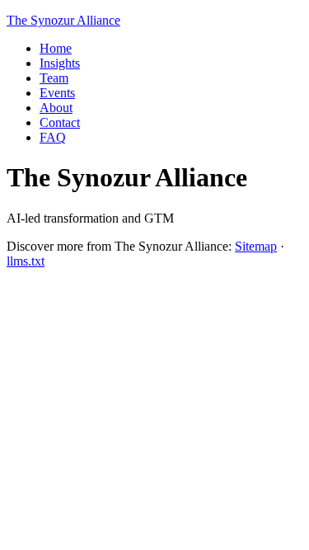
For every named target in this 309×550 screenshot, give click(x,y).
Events (57, 93)
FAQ (53, 137)
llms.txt (25, 261)
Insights (60, 63)
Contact (60, 122)
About (56, 108)
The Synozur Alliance (63, 20)
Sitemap (256, 246)
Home (56, 48)
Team (54, 78)
